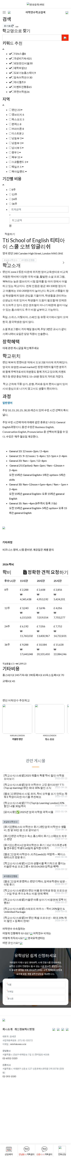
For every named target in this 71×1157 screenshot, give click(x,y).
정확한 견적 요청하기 (48, 572)
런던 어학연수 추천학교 (16, 700)
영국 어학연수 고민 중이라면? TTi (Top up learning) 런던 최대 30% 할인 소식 (34, 786)
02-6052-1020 (9, 1058)
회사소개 (7, 1029)
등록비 (37, 675)
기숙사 (23, 675)
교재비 (6, 681)
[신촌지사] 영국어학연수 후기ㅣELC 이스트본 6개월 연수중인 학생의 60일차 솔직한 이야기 (35, 846)
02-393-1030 (9, 1076)
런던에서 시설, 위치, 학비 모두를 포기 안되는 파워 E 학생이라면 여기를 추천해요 (35, 795)
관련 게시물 (35, 760)
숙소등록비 (52, 675)
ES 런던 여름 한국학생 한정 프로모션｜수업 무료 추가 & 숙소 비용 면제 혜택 (35, 892)
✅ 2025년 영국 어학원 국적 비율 (34, 811)
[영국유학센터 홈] (35, 4)
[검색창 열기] (64, 12)
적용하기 (10, 233)
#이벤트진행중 (28, 260)
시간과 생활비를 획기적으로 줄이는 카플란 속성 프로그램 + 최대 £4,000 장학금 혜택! (35, 865)
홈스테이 (7, 675)
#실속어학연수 (11, 260)
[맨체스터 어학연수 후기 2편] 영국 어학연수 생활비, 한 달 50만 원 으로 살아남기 (35, 828)
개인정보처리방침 (24, 1029)
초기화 (7, 26)
